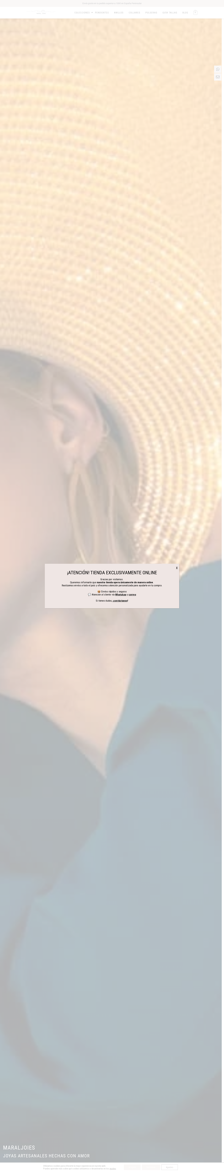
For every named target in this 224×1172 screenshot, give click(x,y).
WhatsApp (120, 594)
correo (132, 594)
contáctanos (120, 600)
